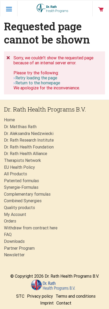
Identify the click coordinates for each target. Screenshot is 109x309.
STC (20, 296)
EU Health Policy (19, 167)
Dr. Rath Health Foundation (29, 146)
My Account (15, 214)
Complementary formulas (27, 194)
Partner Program (19, 248)
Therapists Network (22, 160)
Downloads (14, 241)
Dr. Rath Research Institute (29, 140)
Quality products (19, 207)
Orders (10, 221)
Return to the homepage (37, 82)
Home (9, 119)
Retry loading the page (36, 77)
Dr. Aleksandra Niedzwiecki (28, 133)
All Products (15, 173)
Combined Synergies (23, 200)
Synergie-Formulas (21, 187)
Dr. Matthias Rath (20, 126)
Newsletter (14, 254)
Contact (63, 303)
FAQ (8, 234)
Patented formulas (21, 180)
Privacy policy (40, 296)
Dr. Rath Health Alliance (25, 153)
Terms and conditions (76, 296)
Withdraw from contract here (30, 227)
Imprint (47, 303)
